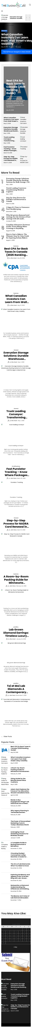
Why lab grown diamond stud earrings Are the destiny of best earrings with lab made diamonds (18, 217)
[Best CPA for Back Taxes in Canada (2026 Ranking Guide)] (16, 266)
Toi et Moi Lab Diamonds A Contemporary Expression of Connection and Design (16, 693)
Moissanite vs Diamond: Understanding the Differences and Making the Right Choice (20, 888)
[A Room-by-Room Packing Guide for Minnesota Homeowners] (16, 597)
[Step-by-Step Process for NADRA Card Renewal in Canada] (16, 543)
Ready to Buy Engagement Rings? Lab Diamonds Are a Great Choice (20, 802)
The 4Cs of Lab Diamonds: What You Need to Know (20, 865)
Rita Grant (12, 47)
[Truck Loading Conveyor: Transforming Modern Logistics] (16, 434)
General (16, 350)
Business (4, 31)
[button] (26, 17)
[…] (13, 107)
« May (15, 947)
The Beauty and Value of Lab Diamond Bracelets (20, 897)
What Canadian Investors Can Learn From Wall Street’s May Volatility (11, 120)
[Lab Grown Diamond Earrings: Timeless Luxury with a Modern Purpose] (16, 652)
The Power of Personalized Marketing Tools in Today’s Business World (20, 823)
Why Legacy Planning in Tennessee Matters (20, 811)
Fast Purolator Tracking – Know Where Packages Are (10, 149)
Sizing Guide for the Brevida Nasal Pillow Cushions (18, 780)
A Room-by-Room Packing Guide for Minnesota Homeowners (16, 581)
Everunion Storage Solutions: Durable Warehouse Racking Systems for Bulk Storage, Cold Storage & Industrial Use (18, 181)
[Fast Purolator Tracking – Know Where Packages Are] (16, 488)
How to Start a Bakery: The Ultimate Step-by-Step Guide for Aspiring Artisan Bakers (17, 236)
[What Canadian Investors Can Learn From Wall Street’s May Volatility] (16, 319)
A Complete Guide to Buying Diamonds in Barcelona (19, 844)
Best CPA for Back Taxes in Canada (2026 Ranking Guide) (16, 87)
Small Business (16, 466)
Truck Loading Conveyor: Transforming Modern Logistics (10, 139)
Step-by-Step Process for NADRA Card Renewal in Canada (11, 159)
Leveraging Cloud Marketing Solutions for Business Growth (19, 833)
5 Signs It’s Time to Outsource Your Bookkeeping (18, 208)
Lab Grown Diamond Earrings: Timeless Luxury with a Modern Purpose (16, 636)
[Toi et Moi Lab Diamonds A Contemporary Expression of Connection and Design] (16, 708)
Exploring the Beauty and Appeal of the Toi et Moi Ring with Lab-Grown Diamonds (20, 877)
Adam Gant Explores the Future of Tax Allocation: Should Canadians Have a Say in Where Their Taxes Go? (21, 792)
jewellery (16, 627)
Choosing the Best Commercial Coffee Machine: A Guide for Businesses (18, 856)
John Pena (13, 478)
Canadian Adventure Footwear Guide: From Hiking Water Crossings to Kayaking (18, 226)
